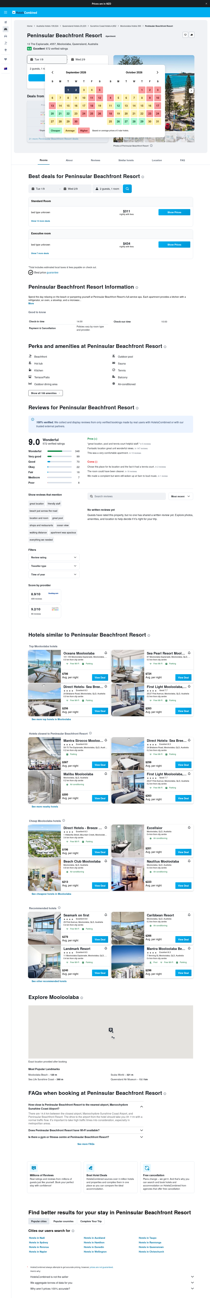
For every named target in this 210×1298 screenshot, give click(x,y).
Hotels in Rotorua (39, 1247)
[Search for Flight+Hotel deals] (5, 43)
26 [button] (99, 113)
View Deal (100, 677)
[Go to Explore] (5, 50)
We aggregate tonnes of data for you (51, 1283)
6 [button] (52, 98)
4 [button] (92, 90)
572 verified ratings (57, 48)
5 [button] (99, 90)
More (31, 303)
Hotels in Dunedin (94, 1247)
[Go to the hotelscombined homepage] (24, 12)
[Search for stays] (5, 29)
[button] (206, 3)
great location (37, 503)
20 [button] (52, 113)
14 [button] (60, 105)
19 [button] (99, 105)
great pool (57, 518)
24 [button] (83, 113)
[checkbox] (44, 596)
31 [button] (157, 121)
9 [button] (76, 98)
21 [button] (60, 113)
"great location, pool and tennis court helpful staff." (119, 443)
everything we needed (41, 539)
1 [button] (68, 90)
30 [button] (75, 121)
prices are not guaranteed (101, 1267)
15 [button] (68, 105)
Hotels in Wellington (95, 1251)
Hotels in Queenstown (151, 1247)
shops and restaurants (41, 525)
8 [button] (68, 98)
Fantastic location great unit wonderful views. (117, 448)
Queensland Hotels (71, 25)
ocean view (63, 525)
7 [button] (60, 98)
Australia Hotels (43, 25)
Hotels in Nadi (37, 1237)
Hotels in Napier (38, 1251)
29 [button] (68, 121)
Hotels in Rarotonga (150, 1242)
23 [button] (75, 113)
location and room (39, 518)
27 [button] (52, 121)
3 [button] (84, 90)
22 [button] (68, 113)
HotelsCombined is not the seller (49, 1277)
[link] (51, 719)
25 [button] (91, 113)
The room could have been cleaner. (112, 471)
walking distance (38, 532)
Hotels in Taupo (148, 1237)
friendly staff (54, 503)
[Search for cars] (5, 36)
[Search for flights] (5, 22)
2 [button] (76, 90)
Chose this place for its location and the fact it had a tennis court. (126, 466)
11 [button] (91, 98)
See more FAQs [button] (85, 1144)
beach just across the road (43, 510)
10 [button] (83, 98)
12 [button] (99, 98)
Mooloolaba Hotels (128, 25)
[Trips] (5, 59)
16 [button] (75, 105)
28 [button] (60, 121)
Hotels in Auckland (94, 1237)
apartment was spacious (63, 532)
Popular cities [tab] (39, 1221)
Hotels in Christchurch (151, 1251)
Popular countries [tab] (63, 1221)
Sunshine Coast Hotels (100, 25)
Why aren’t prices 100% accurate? (50, 1288)
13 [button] (52, 105)
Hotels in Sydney (38, 1242)
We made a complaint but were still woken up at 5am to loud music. (127, 475)
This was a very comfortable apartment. (114, 452)
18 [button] (91, 105)
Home (29, 25)
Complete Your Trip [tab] (91, 1221)
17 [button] (83, 105)
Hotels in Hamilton (94, 1242)
